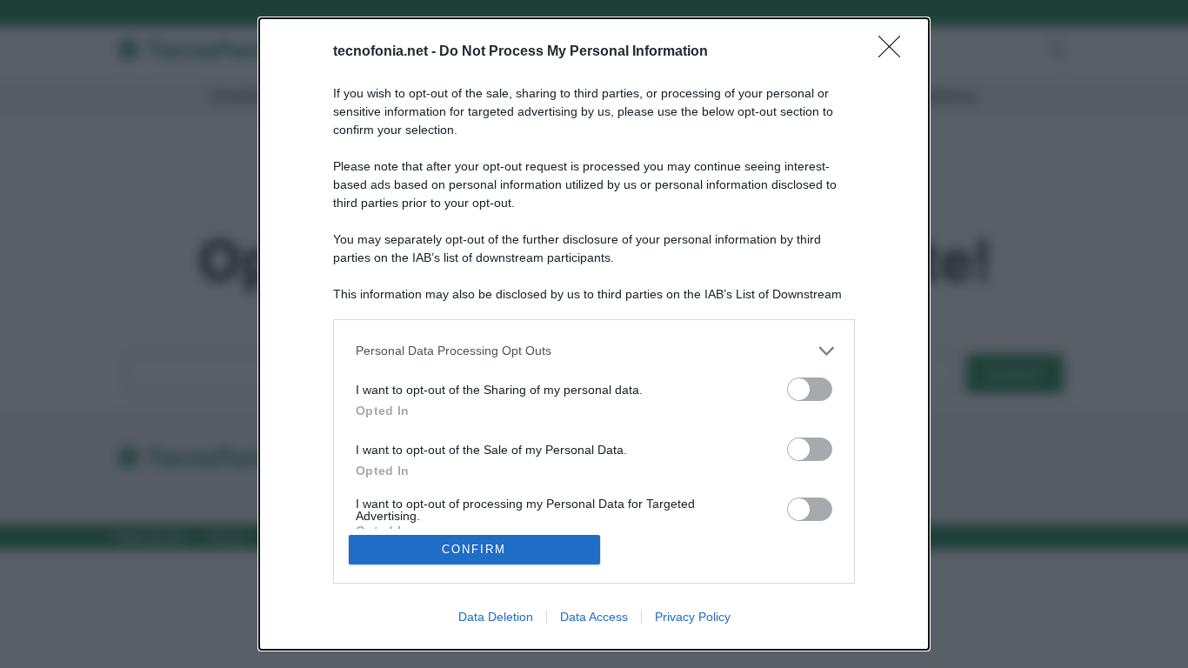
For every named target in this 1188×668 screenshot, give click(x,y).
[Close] (894, 52)
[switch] (809, 389)
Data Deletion (495, 617)
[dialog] (594, 334)
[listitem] (594, 351)
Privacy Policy (693, 617)
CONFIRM (474, 549)
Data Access (594, 617)
